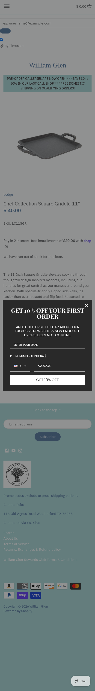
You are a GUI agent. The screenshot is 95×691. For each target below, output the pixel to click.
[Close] (86, 305)
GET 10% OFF (47, 379)
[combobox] (20, 366)
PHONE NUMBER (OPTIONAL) (28, 356)
